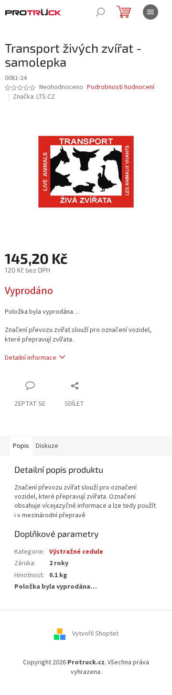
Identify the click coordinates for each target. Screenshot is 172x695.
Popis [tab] (21, 446)
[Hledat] (100, 12)
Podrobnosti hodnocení (120, 87)
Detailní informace (30, 358)
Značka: (34, 97)
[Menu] (150, 12)
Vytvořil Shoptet (95, 634)
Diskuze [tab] (47, 446)
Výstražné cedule (76, 552)
